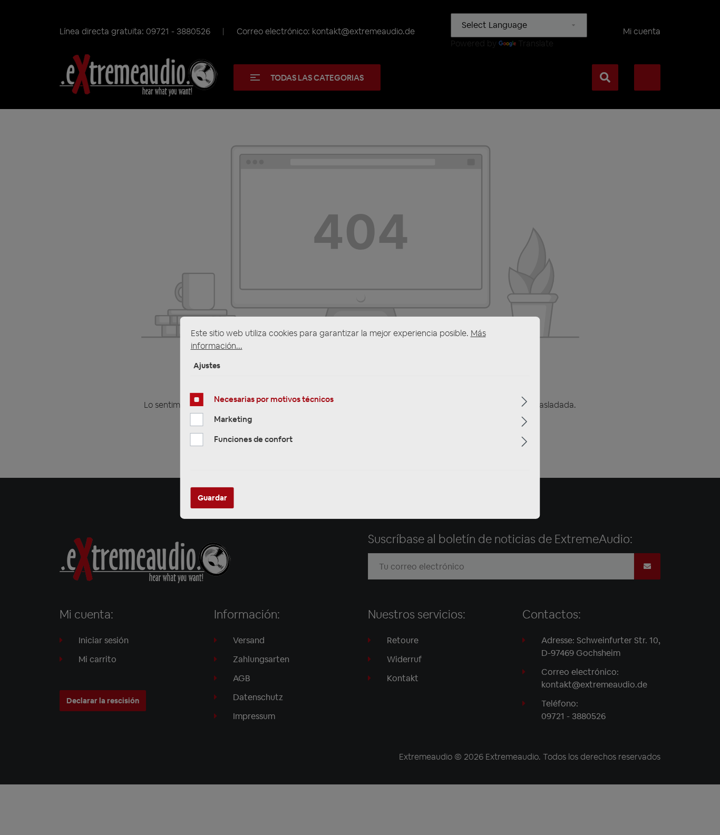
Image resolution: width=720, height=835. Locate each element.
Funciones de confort (253, 439)
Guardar (212, 498)
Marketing (233, 419)
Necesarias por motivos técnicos (274, 399)
